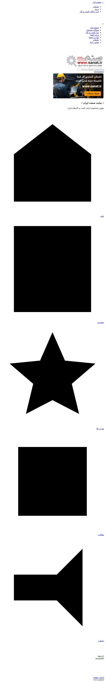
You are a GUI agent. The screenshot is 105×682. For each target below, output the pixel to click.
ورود (97, 9)
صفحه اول (94, 28)
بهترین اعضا (94, 37)
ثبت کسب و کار (92, 32)
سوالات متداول (92, 30)
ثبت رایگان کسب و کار (89, 12)
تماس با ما (94, 42)
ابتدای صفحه (98, 677)
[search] (103, 69)
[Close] (103, 23)
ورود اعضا (94, 35)
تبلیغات (96, 7)
